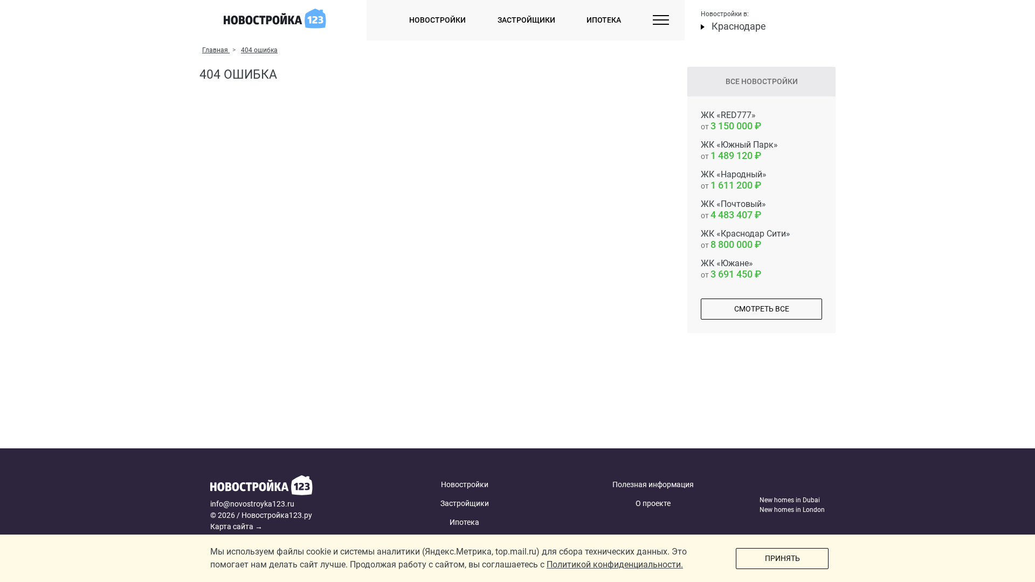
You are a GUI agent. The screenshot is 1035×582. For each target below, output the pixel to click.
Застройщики (526, 20)
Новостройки (437, 20)
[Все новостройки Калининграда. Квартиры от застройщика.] (292, 486)
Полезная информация (653, 484)
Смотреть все (761, 308)
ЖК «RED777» (728, 120)
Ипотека (603, 20)
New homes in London (792, 510)
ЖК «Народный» (734, 180)
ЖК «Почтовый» (733, 209)
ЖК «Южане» (727, 269)
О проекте (653, 503)
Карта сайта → (236, 526)
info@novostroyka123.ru (252, 504)
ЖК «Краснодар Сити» (745, 239)
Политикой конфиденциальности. (615, 564)
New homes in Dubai (790, 500)
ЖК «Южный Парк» (739, 150)
